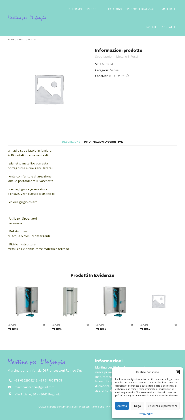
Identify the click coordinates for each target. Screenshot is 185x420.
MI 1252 (145, 329)
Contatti (168, 27)
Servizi (21, 39)
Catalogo (115, 9)
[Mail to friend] (123, 76)
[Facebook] (114, 76)
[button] (178, 372)
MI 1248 (13, 329)
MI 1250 (101, 329)
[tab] (71, 141)
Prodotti (93, 9)
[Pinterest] (119, 76)
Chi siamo (75, 9)
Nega (137, 406)
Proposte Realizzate (141, 9)
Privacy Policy (145, 413)
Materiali (168, 9)
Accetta (122, 406)
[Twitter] (110, 76)
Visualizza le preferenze (163, 406)
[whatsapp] (127, 76)
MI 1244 (57, 329)
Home (11, 39)
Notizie (151, 27)
